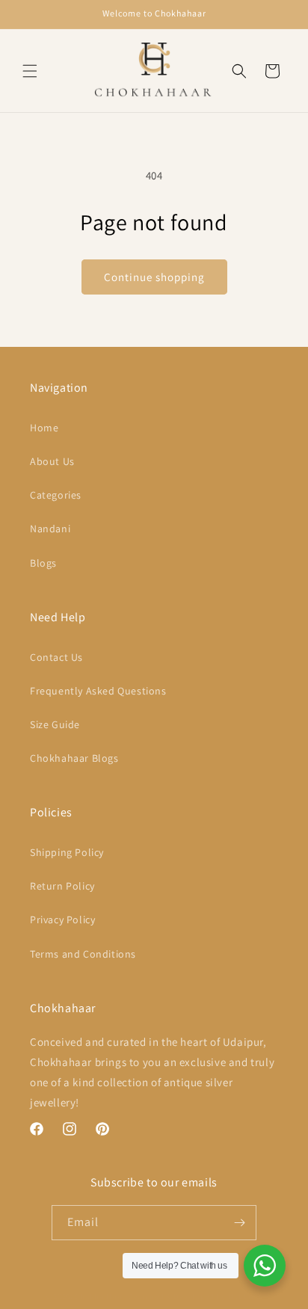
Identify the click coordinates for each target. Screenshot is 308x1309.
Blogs (43, 563)
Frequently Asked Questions (98, 690)
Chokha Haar (100, 1296)
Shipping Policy (67, 852)
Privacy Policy (62, 919)
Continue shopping (154, 277)
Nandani (50, 528)
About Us (52, 461)
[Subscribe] (239, 1222)
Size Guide (55, 724)
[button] (29, 71)
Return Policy (62, 886)
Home (44, 427)
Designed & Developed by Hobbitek (195, 1296)
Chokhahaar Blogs (74, 758)
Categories (55, 495)
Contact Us (56, 657)
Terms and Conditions (83, 954)
